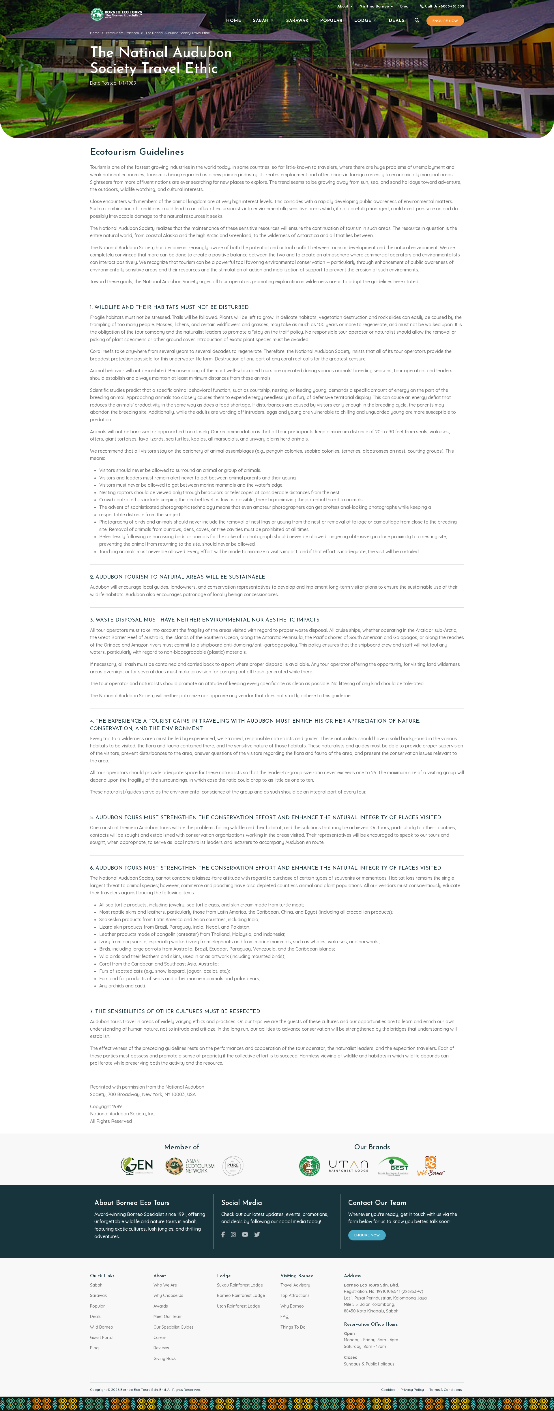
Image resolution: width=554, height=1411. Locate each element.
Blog (404, 6)
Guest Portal (101, 1337)
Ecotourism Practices (122, 33)
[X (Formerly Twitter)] (257, 1234)
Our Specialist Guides (174, 1327)
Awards (161, 1306)
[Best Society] (393, 1165)
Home (94, 33)
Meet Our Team (168, 1316)
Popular (97, 1306)
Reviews (161, 1347)
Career (160, 1337)
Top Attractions (295, 1295)
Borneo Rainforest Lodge (241, 1295)
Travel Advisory (295, 1285)
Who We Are (165, 1285)
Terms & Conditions (445, 1389)
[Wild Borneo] (430, 1165)
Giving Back (165, 1358)
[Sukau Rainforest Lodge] (309, 1165)
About (343, 6)
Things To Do (293, 1327)
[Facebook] (223, 1234)
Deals (95, 1316)
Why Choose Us (168, 1295)
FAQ (284, 1316)
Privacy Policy (412, 1389)
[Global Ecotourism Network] (137, 1165)
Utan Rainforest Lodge (238, 1306)
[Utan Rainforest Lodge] (348, 1165)
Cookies (388, 1389)
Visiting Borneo (374, 6)
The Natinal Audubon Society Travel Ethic (177, 33)
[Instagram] (233, 1234)
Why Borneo (292, 1306)
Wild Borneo (101, 1327)
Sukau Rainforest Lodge (240, 1285)
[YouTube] (245, 1234)
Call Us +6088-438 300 (444, 6)
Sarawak (98, 1295)
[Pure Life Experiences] (233, 1165)
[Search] (417, 21)
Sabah (96, 1285)
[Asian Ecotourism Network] (188, 1165)
